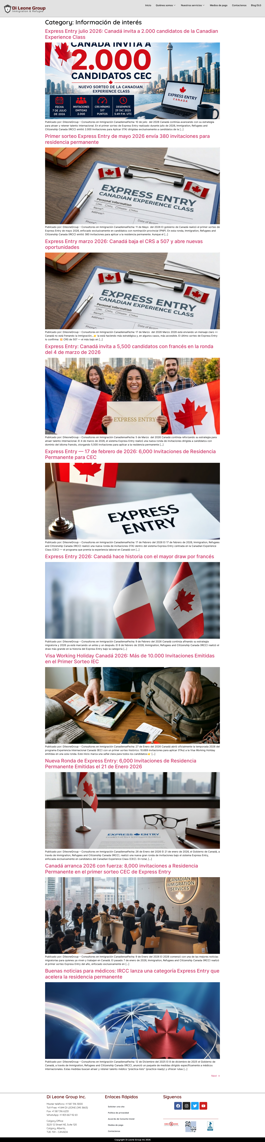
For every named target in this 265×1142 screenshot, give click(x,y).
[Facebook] (178, 1106)
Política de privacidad (118, 1112)
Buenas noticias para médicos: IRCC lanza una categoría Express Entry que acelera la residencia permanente (132, 974)
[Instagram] (186, 1106)
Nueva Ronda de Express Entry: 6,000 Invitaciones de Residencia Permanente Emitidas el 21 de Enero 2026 (120, 764)
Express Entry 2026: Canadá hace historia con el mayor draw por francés (129, 556)
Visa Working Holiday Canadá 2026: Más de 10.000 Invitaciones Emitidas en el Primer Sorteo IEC (130, 658)
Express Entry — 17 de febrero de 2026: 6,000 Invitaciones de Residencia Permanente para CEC (130, 454)
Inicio (148, 5)
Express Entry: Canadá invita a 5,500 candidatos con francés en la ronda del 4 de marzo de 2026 (129, 349)
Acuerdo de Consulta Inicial (121, 1119)
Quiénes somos (164, 5)
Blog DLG (256, 5)
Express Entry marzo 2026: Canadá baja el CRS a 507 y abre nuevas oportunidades (124, 244)
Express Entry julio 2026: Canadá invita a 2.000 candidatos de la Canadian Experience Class (131, 34)
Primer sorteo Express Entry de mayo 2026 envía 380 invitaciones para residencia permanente (127, 139)
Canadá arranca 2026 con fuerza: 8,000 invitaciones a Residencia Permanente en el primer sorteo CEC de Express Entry (121, 869)
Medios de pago (218, 5)
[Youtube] (203, 1106)
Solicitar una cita (116, 1106)
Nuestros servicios (191, 5)
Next (215, 1075)
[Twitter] (195, 1106)
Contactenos (239, 5)
